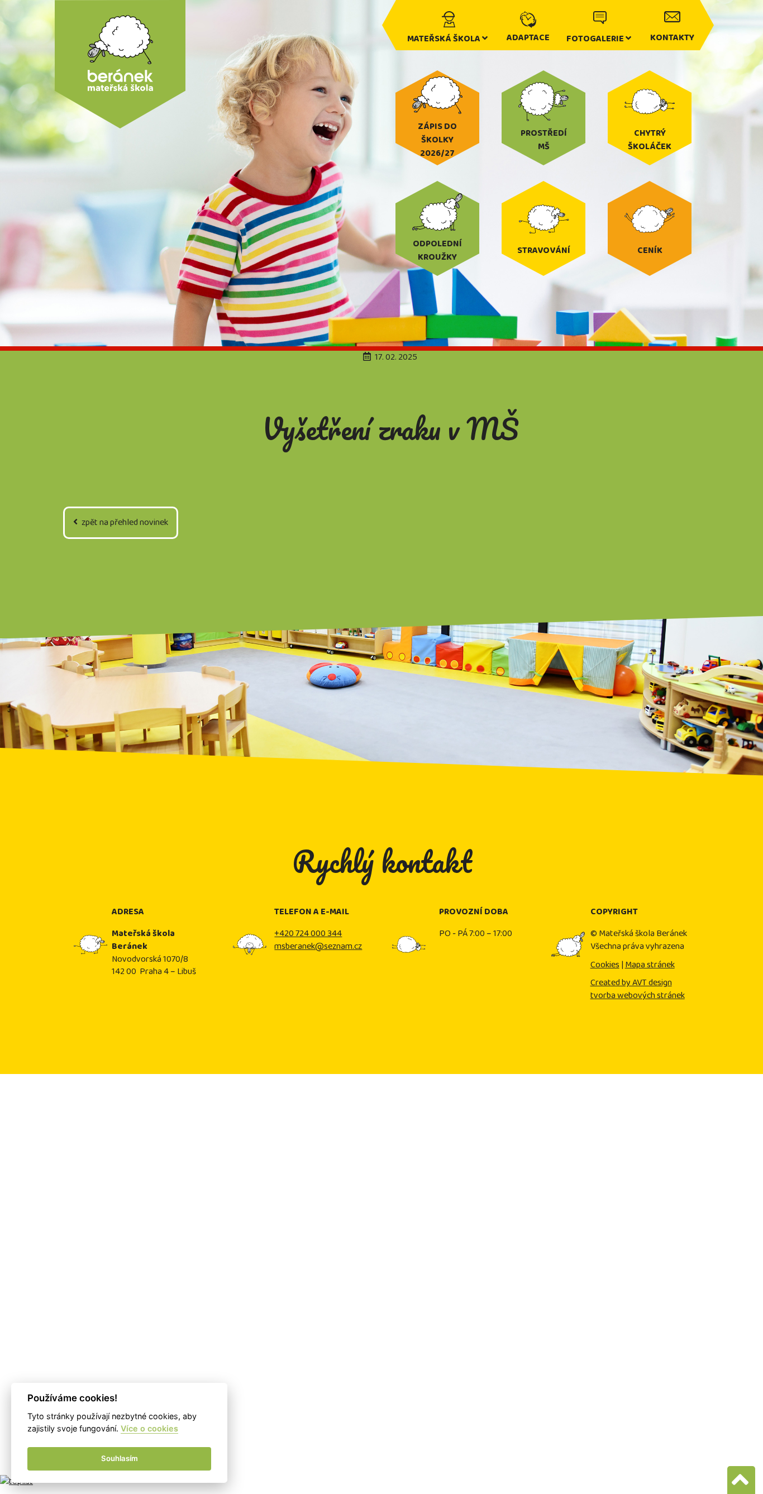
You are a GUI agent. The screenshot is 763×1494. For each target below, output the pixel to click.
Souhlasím (119, 1458)
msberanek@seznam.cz (318, 946)
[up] (741, 1480)
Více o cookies (149, 1428)
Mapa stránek (650, 965)
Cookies (604, 965)
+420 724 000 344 (308, 934)
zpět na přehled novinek (124, 522)
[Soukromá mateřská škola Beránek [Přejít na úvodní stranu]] (120, 14)
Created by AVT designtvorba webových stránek (637, 989)
